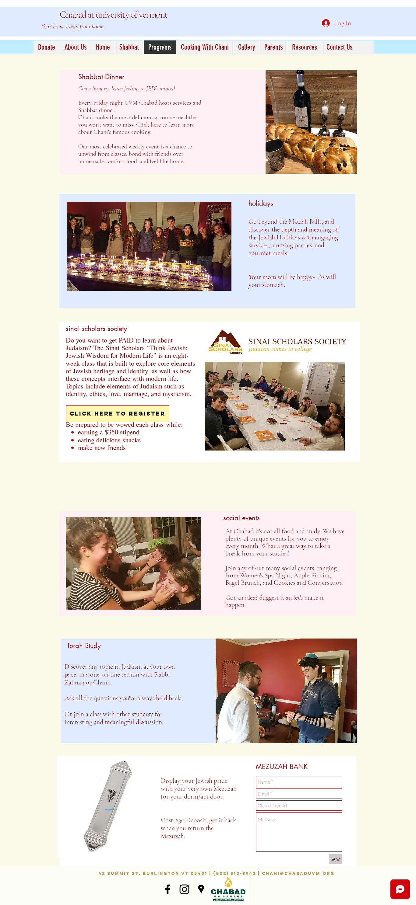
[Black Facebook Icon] (167, 889)
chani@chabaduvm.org (298, 873)
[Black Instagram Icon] (184, 889)
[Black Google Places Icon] (201, 889)
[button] (46, 47)
